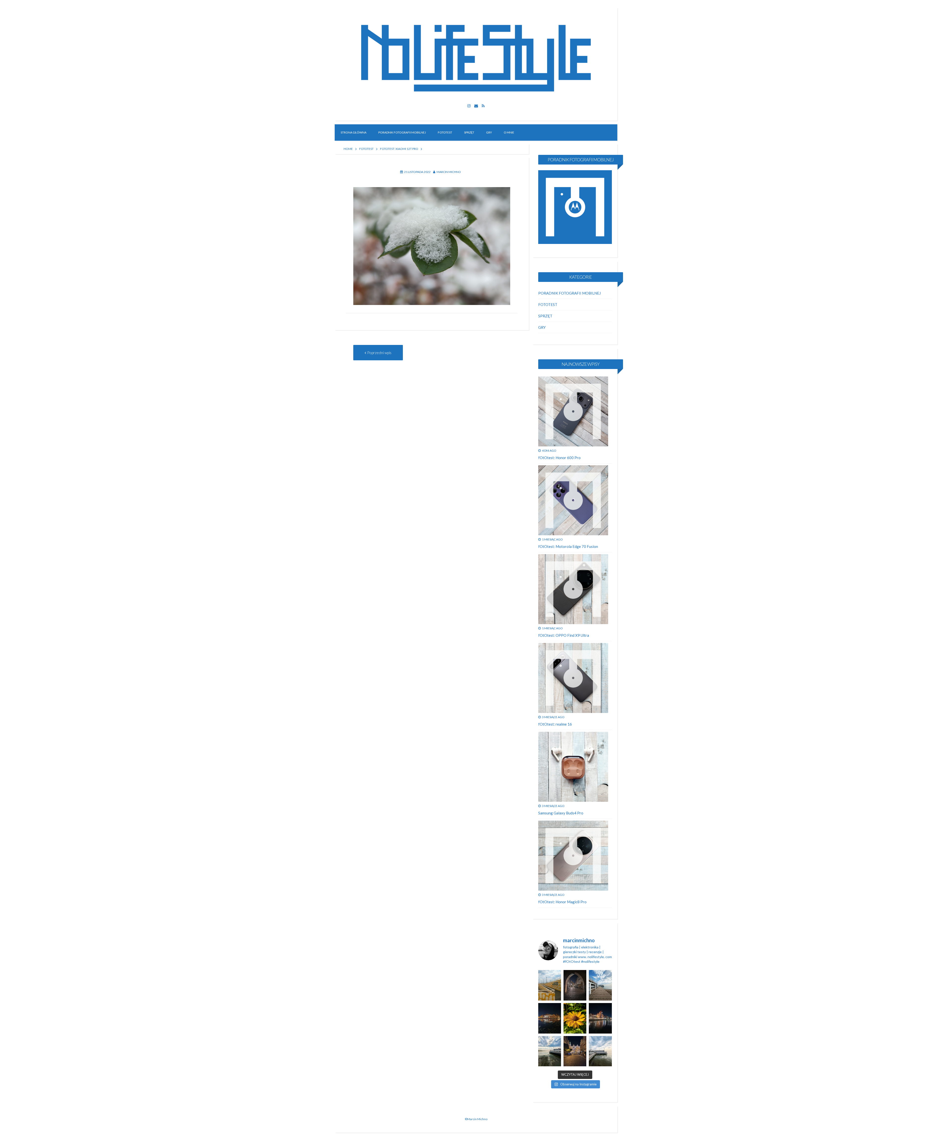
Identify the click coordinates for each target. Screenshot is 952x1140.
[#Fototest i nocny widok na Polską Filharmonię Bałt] (549, 1018)
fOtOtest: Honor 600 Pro (559, 457)
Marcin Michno (449, 172)
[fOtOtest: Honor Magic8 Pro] (573, 856)
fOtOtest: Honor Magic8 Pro (562, 902)
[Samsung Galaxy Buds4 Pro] (573, 767)
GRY (489, 132)
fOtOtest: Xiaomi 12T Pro (399, 149)
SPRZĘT (469, 132)
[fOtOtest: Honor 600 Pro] (573, 411)
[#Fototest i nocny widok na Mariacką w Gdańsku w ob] (575, 985)
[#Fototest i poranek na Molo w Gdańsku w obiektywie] (600, 985)
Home (348, 149)
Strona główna (353, 132)
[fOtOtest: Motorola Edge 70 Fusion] (573, 500)
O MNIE (509, 132)
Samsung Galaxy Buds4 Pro (560, 813)
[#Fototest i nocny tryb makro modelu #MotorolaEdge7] (575, 1018)
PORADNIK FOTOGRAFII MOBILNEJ (402, 132)
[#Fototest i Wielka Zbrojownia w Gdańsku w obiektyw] (575, 1051)
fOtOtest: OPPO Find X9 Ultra (563, 635)
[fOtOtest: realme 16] (573, 678)
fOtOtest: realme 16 (555, 724)
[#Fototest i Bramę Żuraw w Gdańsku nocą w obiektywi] (600, 1018)
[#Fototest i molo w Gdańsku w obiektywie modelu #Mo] (549, 985)
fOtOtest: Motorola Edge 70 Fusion (568, 546)
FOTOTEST (445, 132)
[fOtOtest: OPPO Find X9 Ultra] (573, 589)
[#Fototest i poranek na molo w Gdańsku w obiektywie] (600, 1051)
